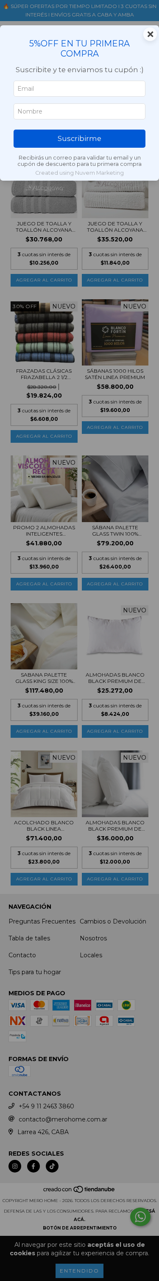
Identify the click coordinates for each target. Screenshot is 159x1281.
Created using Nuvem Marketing (79, 173)
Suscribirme (79, 138)
